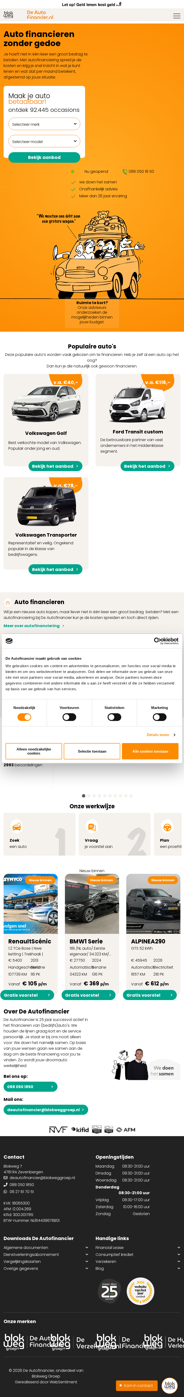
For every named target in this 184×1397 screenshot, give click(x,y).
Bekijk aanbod (44, 157)
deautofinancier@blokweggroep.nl (43, 1110)
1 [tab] (83, 795)
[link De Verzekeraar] (69, 1342)
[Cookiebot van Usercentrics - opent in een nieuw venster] (157, 641)
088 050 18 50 (141, 171)
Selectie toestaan (92, 751)
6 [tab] (110, 795)
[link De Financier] (115, 1342)
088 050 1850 (20, 1087)
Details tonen (158, 735)
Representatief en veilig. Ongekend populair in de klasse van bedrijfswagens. (43, 526)
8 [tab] (120, 795)
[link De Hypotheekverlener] (161, 1342)
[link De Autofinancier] (23, 1342)
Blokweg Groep (46, 1376)
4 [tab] (99, 795)
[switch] (69, 717)
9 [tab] (125, 795)
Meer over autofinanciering (32, 626)
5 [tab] (104, 795)
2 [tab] (89, 795)
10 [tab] (131, 795)
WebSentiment (63, 1382)
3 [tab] (94, 795)
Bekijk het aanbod (52, 466)
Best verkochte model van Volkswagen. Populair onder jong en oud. (44, 422)
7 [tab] (115, 795)
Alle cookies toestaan (150, 751)
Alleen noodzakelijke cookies (34, 751)
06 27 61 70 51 (22, 1191)
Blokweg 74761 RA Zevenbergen (23, 1169)
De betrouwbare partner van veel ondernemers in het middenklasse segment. (135, 422)
